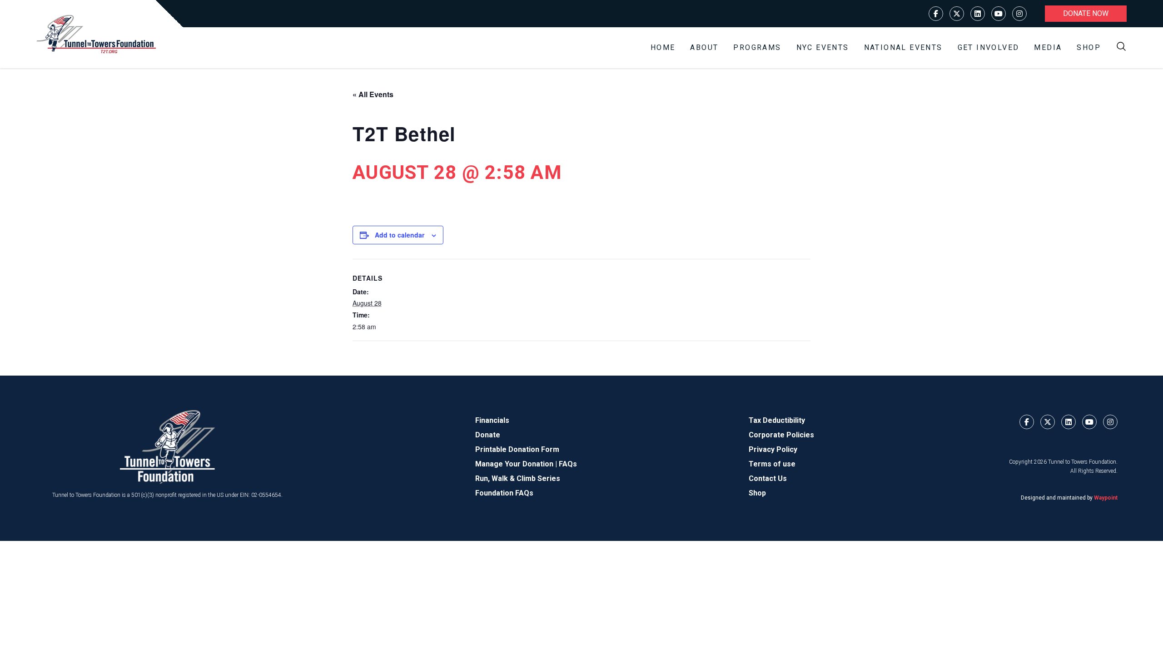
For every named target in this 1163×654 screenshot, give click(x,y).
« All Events (373, 94)
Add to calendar (399, 234)
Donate (487, 435)
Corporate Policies (781, 435)
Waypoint (1106, 498)
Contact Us (768, 478)
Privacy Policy (773, 449)
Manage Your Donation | (517, 464)
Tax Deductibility (777, 420)
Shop (1089, 47)
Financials (492, 420)
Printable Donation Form (517, 449)
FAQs (568, 464)
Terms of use (772, 464)
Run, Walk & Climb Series (517, 478)
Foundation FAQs (504, 493)
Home (663, 47)
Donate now (1085, 13)
